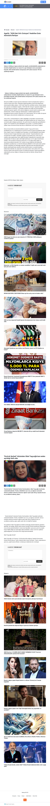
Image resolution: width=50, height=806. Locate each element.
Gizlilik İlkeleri (28, 796)
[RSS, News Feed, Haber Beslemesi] (25, 800)
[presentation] (8, 6)
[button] (40, 63)
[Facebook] (5, 63)
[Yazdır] (14, 63)
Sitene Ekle (35, 796)
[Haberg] (7, 1)
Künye (19, 796)
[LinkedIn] (9, 63)
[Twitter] (7, 63)
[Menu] (42, 2)
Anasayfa (7, 29)
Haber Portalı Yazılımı (10, 804)
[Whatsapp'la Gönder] (12, 63)
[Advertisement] (25, 18)
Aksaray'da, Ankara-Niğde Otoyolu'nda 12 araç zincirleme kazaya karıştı (28, 6)
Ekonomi (13, 29)
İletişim (23, 796)
